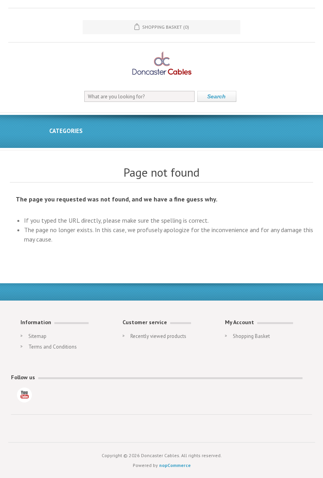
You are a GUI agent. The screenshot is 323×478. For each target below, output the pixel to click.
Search (216, 96)
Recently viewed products (158, 336)
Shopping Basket (251, 336)
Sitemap (37, 336)
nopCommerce (175, 465)
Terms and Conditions (52, 346)
